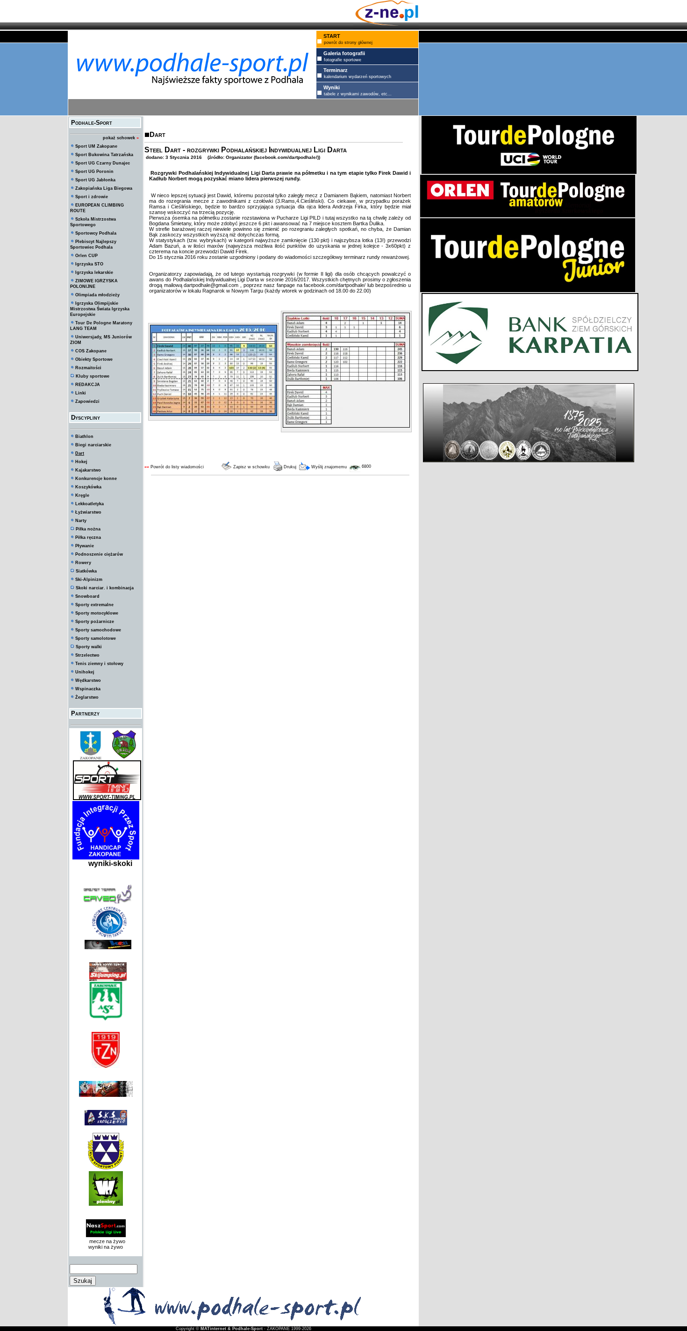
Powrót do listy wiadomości (177, 467)
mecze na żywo (105, 1241)
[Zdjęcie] (213, 414)
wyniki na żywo (105, 1247)
